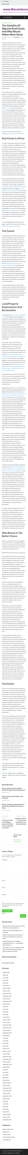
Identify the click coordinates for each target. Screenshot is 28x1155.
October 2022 (6, 1093)
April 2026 (5, 983)
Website (4, 894)
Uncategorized (7, 1139)
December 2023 (7, 1056)
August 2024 (6, 1035)
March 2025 (6, 1017)
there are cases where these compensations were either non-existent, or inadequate (13, 356)
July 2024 (5, 1038)
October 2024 (6, 1030)
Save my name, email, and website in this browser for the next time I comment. (13, 905)
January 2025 (6, 1022)
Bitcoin (4, 110)
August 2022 (6, 1098)
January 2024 (6, 1054)
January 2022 (6, 1117)
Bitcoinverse (6, 1132)
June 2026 (5, 977)
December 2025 (7, 993)
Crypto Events (6, 1134)
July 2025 (5, 1006)
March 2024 (6, 1048)
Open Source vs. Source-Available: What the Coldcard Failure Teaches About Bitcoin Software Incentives (13, 949)
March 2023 (6, 1080)
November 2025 (7, 996)
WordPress (10, 1153)
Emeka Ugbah (17, 37)
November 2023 (7, 1059)
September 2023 (7, 1064)
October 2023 (6, 1062)
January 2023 (6, 1085)
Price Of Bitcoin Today (9, 1137)
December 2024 (7, 1025)
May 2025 (5, 1012)
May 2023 (5, 1075)
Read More (5, 773)
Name (4, 880)
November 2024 (7, 1027)
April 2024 (5, 1046)
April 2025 (5, 1014)
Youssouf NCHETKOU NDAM (15, 133)
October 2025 (6, 998)
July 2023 (5, 1069)
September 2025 (7, 1001)
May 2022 (5, 1106)
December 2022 (7, 1088)
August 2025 (6, 1004)
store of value (7, 108)
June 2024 (5, 1040)
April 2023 (5, 1077)
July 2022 (5, 1101)
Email (4, 887)
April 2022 (5, 1109)
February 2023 (7, 1083)
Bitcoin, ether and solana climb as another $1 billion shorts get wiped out (13, 789)
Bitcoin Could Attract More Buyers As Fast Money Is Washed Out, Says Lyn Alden (13, 806)
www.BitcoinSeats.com (16, 1150)
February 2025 (7, 1019)
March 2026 (6, 985)
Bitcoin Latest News (6, 23)
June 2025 (5, 1009)
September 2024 (7, 1033)
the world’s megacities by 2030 (14, 210)
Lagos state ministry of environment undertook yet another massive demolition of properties (14, 393)
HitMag (17, 1153)
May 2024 (5, 1043)
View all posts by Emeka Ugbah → (17, 840)
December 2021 (7, 1119)
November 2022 (7, 1090)
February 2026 (7, 988)
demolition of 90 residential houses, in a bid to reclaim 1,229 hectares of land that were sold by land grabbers (13, 468)
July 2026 (5, 975)
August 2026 (6, 972)
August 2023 (6, 1067)
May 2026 (5, 980)
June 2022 (5, 1104)
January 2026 (6, 991)
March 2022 (6, 1111)
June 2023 (5, 1072)
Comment (5, 859)
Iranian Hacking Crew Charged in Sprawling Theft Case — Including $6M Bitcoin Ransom (13, 943)
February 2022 (7, 1114)
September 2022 (7, 1096)
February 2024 (7, 1051)
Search (4, 913)
